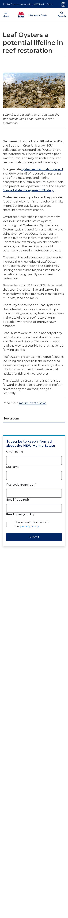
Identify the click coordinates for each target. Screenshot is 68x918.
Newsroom (11, 418)
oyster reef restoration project (42, 169)
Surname (12, 466)
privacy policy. (29, 526)
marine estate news (32, 403)
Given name (14, 451)
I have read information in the (32, 524)
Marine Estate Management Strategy (28, 190)
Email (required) (18, 499)
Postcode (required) (21, 484)
